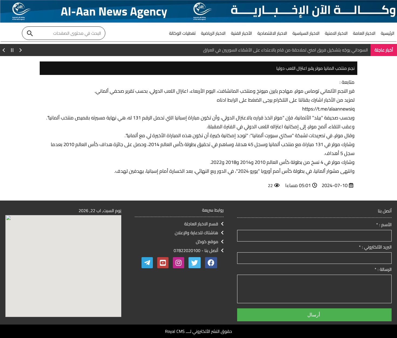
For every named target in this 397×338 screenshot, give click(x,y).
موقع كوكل (207, 241)
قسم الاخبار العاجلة (201, 224)
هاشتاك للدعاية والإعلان (196, 233)
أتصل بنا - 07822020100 (196, 250)
